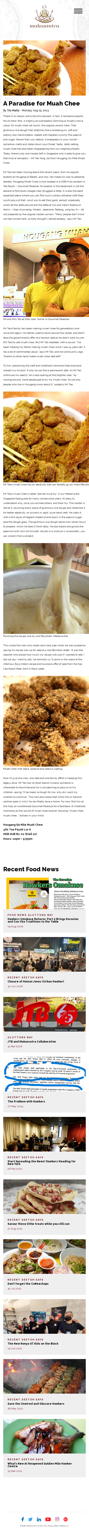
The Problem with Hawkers (26, 1101)
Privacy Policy (53, 1526)
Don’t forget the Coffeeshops (28, 1283)
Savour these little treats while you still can (39, 1223)
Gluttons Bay (40, 915)
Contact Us (64, 1526)
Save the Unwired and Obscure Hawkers (36, 1403)
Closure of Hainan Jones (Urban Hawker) (36, 981)
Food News (17, 915)
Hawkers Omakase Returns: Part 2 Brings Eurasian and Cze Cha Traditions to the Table (43, 920)
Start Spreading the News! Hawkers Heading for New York (42, 1163)
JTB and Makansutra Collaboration (32, 1041)
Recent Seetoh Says (26, 977)
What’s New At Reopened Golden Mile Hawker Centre (40, 1465)
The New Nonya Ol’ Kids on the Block (33, 1343)
